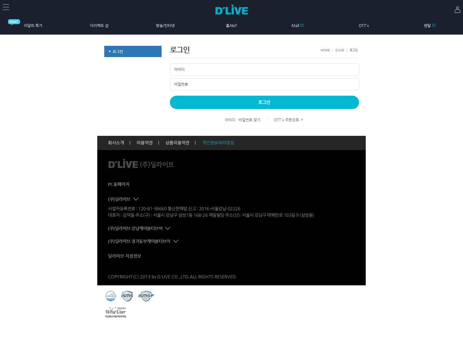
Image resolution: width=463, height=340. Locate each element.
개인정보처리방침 (218, 142)
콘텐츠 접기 (136, 199)
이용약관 (145, 142)
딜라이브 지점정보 (124, 256)
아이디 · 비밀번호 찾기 (242, 120)
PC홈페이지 (118, 184)
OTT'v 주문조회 (287, 120)
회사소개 (116, 142)
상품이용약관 (177, 142)
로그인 (118, 51)
